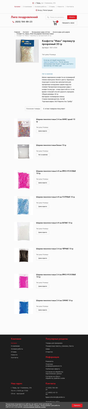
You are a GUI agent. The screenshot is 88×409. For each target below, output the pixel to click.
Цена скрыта (42, 131)
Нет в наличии (47, 74)
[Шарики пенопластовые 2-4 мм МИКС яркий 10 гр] (23, 128)
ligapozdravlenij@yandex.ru (55, 397)
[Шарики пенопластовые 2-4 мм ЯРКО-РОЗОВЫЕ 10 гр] (23, 283)
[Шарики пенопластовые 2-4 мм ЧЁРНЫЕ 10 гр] (23, 257)
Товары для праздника (54, 343)
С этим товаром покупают (54, 109)
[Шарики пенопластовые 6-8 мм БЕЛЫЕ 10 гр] (23, 231)
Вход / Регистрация (45, 10)
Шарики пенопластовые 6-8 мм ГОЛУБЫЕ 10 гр (55, 197)
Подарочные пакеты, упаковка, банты (60, 346)
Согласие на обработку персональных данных (54, 372)
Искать (72, 17)
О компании (27, 6)
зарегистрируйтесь (51, 62)
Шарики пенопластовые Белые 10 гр (51, 145)
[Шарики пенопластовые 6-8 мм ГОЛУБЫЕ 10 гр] (23, 205)
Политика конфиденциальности (54, 365)
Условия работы (40, 6)
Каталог (17, 6)
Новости (60, 6)
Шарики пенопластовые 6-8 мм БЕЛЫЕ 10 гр (54, 223)
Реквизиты (49, 361)
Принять (77, 405)
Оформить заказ (68, 23)
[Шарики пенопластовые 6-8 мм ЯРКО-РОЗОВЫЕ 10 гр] (23, 180)
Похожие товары (33, 109)
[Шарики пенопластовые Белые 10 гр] (23, 154)
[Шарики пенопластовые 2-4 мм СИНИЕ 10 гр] (23, 309)
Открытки (49, 352)
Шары (48, 349)
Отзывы (52, 6)
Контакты (70, 6)
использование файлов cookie (34, 407)
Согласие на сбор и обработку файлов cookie (55, 377)
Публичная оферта (53, 369)
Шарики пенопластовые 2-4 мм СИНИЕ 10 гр (54, 300)
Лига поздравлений (24, 17)
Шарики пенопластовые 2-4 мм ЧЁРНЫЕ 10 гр (54, 249)
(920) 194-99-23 (23, 21)
